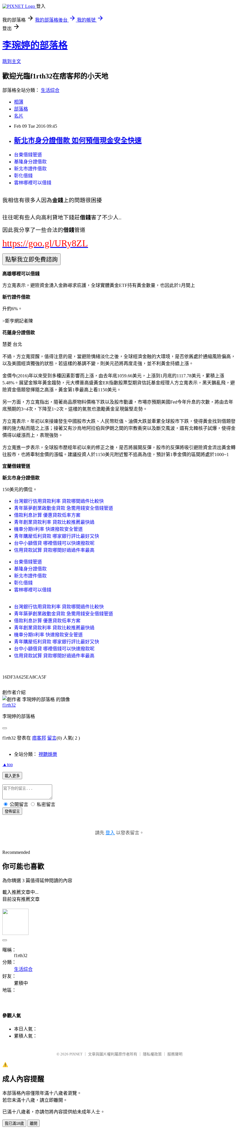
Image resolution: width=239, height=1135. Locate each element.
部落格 (21, 108)
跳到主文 (11, 61)
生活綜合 (50, 90)
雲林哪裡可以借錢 (32, 182)
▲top (7, 764)
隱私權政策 (152, 1054)
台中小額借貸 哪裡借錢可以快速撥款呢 (54, 543)
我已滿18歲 (14, 1123)
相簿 (18, 101)
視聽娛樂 (47, 754)
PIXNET (75, 1054)
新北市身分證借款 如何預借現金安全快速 (78, 140)
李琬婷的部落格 (35, 45)
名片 (18, 115)
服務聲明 (174, 1054)
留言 (52, 737)
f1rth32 (9, 705)
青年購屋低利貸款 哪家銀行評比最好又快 (56, 536)
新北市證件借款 (30, 168)
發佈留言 (12, 811)
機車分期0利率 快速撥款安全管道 (48, 529)
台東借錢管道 (28, 154)
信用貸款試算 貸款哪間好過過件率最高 (54, 550)
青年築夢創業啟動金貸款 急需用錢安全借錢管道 (63, 508)
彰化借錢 (23, 175)
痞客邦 (39, 737)
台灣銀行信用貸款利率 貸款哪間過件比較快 (59, 501)
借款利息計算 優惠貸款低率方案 (47, 515)
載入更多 (12, 776)
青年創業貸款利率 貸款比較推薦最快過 (54, 522)
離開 (33, 1123)
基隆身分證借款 (30, 161)
